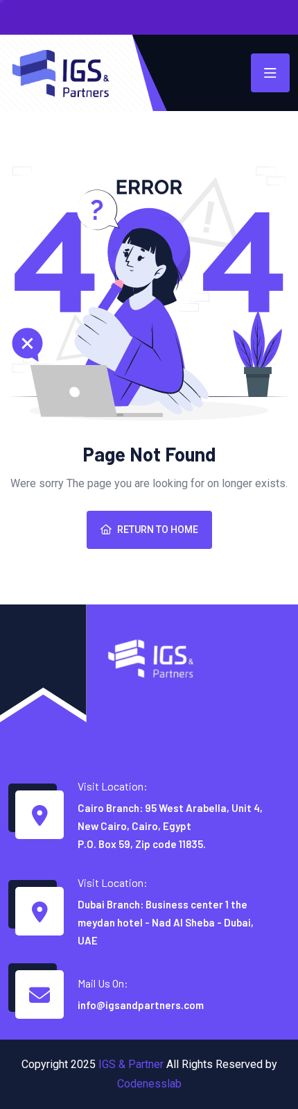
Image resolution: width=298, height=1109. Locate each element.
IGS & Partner (131, 1064)
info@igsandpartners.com (141, 1005)
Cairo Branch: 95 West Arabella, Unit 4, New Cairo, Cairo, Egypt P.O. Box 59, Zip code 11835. (170, 826)
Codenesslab (149, 1083)
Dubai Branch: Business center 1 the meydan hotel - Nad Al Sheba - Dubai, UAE (166, 922)
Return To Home (157, 529)
